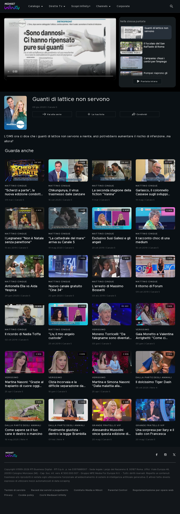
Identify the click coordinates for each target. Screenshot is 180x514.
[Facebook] (156, 454)
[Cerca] (171, 6)
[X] (174, 454)
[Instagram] (165, 454)
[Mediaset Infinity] (12, 6)
